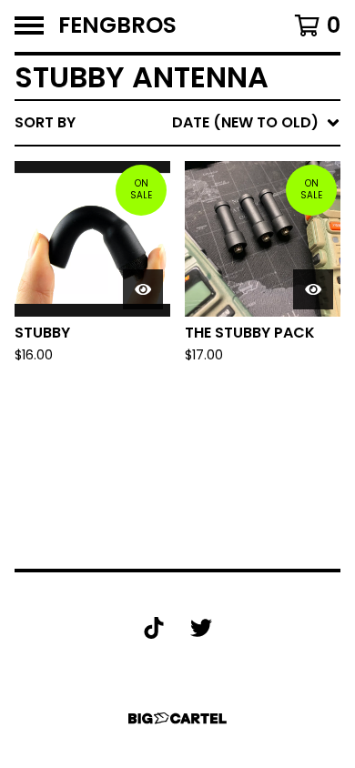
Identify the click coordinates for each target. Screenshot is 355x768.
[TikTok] (154, 628)
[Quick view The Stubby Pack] (313, 289)
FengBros (117, 26)
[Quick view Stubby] (143, 289)
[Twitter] (201, 628)
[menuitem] (177, 123)
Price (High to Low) (213, 402)
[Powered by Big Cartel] (177, 718)
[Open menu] (29, 25)
